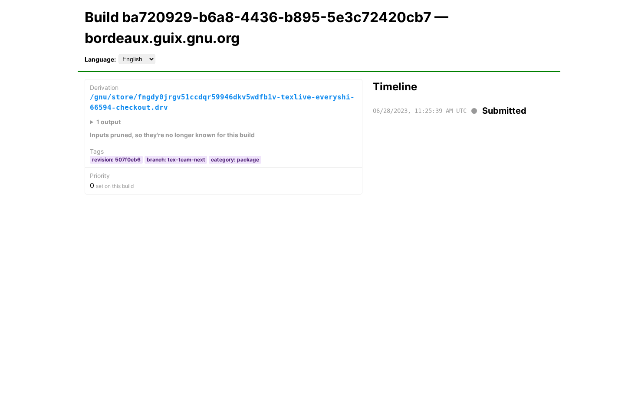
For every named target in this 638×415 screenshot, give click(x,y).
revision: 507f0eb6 (116, 159)
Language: (100, 59)
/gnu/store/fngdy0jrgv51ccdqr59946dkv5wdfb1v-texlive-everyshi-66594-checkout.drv (222, 102)
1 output (108, 121)
